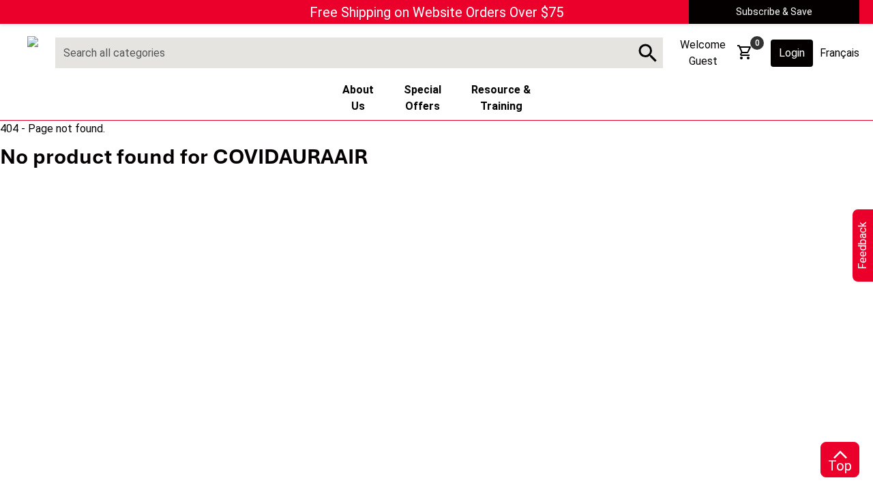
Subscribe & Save (774, 11)
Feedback (862, 245)
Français (839, 52)
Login (792, 52)
